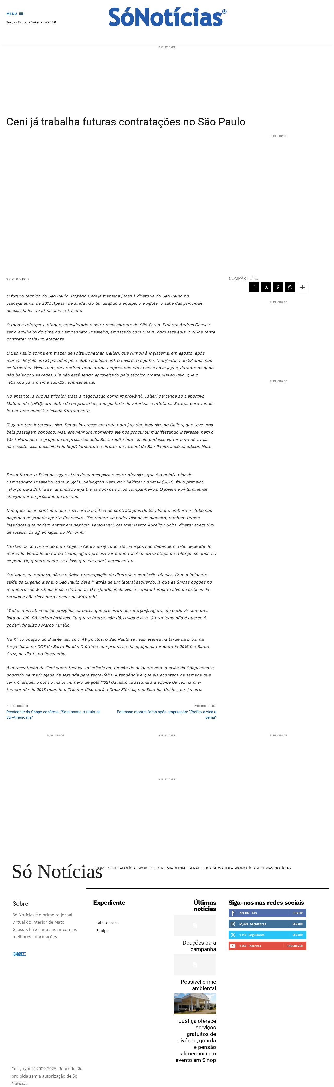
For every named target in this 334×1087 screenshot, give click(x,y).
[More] (302, 287)
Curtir (298, 913)
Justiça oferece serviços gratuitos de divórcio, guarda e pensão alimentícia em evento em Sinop (196, 1040)
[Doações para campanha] (195, 925)
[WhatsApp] (290, 287)
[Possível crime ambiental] (195, 964)
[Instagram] (15, 954)
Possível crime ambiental (198, 985)
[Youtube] (24, 954)
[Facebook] (254, 287)
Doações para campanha (199, 946)
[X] (266, 287)
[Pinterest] (278, 287)
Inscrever (295, 946)
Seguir (298, 924)
